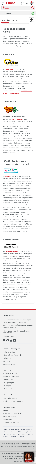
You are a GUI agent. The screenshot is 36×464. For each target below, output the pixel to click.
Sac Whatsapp (10, 416)
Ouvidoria (8, 419)
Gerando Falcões (11, 251)
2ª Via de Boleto (10, 373)
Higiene (7, 361)
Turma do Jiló (16, 119)
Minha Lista (9, 380)
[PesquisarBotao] (33, 7)
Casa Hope (9, 69)
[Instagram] (11, 340)
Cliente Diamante (11, 376)
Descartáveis (9, 364)
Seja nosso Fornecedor (13, 401)
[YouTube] (4, 340)
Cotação (7, 386)
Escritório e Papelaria (13, 355)
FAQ (6, 410)
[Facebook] (7, 340)
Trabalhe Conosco (11, 423)
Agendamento (10, 398)
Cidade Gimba (10, 389)
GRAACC (8, 176)
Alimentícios (9, 352)
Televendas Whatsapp (13, 413)
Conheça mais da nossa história (16, 331)
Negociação (9, 383)
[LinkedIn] (14, 340)
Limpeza (7, 358)
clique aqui (20, 436)
